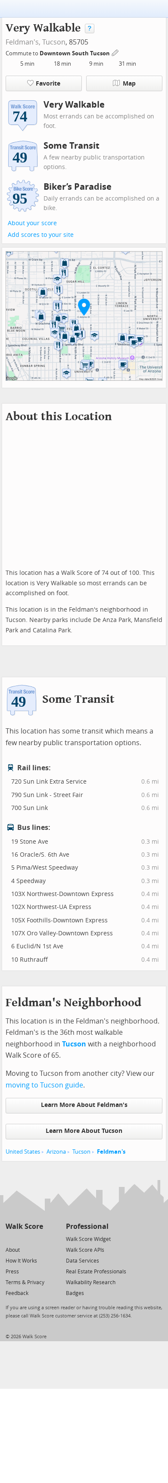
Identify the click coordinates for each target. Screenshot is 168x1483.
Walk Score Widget (88, 1239)
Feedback (17, 1293)
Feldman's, (23, 42)
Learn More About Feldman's (84, 1105)
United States (23, 1151)
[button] (84, 307)
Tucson (53, 42)
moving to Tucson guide (44, 1085)
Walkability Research (90, 1282)
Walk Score (24, 1226)
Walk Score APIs (85, 1250)
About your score (32, 223)
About (13, 1250)
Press (12, 1272)
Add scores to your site (41, 235)
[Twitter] (11, 1239)
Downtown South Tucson (75, 53)
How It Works (21, 1261)
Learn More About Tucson (84, 1131)
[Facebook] (24, 1239)
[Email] (37, 1239)
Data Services (82, 1261)
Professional (87, 1226)
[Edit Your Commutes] (115, 52)
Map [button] (129, 83)
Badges (75, 1293)
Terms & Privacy (25, 1282)
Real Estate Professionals (96, 1272)
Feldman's (111, 1151)
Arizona (56, 1151)
